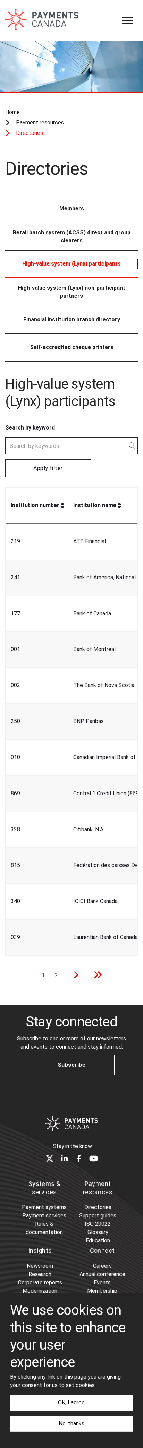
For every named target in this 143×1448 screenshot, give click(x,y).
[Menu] (127, 20)
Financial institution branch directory (71, 319)
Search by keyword (30, 427)
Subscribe (71, 1064)
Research (39, 1274)
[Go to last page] (95, 975)
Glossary (97, 1232)
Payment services (44, 1215)
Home (12, 112)
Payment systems (44, 1207)
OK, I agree (71, 1402)
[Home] (71, 1123)
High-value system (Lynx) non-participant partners (71, 292)
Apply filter (48, 468)
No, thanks (71, 1423)
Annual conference (102, 1274)
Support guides (97, 1215)
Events (102, 1282)
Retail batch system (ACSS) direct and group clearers (72, 236)
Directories (97, 1207)
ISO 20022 (98, 1224)
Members (71, 208)
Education (98, 1240)
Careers (102, 1266)
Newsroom (40, 1266)
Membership (102, 1290)
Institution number (35, 505)
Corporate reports (40, 1282)
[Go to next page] (74, 975)
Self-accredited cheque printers (71, 347)
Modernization (40, 1290)
